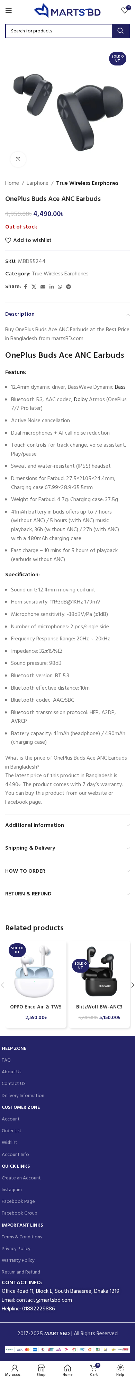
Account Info (15, 1155)
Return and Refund (21, 1272)
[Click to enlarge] (18, 159)
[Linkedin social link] (51, 287)
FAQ (6, 1060)
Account (11, 1119)
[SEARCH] (120, 31)
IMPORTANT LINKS (22, 1225)
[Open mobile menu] (9, 10)
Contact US (14, 1084)
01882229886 (38, 1309)
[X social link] (33, 287)
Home (12, 183)
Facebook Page (18, 1202)
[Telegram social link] (68, 287)
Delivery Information (23, 1096)
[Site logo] (67, 10)
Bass (120, 387)
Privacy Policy (16, 1249)
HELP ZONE (14, 1049)
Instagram (12, 1190)
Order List (11, 1131)
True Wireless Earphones (87, 183)
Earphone (37, 183)
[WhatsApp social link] (60, 287)
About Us (11, 1072)
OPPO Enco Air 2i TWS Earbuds (36, 1010)
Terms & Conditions (22, 1237)
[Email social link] (42, 287)
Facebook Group (19, 1213)
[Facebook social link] (25, 287)
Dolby (81, 399)
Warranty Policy (18, 1261)
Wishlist (9, 1143)
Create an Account (21, 1178)
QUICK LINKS (16, 1166)
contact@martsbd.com (44, 1300)
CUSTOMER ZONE (21, 1108)
